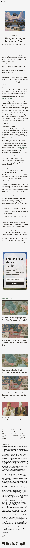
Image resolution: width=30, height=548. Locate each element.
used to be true (8, 137)
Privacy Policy (22, 442)
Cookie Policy (9, 444)
